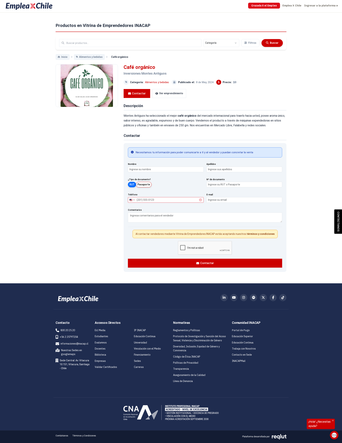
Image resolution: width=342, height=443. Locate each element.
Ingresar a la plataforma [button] (320, 5)
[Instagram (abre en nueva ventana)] (243, 297)
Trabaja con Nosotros (244, 348)
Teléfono (133, 194)
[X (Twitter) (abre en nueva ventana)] (263, 297)
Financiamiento (142, 354)
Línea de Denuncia (183, 381)
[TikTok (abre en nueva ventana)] (282, 297)
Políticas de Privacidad (185, 362)
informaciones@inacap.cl (74, 343)
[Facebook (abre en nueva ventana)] (273, 297)
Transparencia (181, 368)
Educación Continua (145, 336)
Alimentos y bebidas (157, 82)
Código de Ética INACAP (186, 356)
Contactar (139, 93)
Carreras (139, 367)
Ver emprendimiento (171, 93)
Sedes (137, 361)
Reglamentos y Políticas (186, 330)
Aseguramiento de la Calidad (189, 375)
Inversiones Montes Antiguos (145, 73)
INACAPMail (238, 361)
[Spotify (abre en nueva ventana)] (253, 297)
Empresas (100, 361)
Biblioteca (100, 354)
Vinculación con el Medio (147, 348)
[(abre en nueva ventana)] (78, 299)
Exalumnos (101, 342)
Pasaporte (144, 184)
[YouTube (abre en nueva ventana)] (233, 297)
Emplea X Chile (292, 5)
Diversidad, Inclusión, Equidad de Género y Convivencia (196, 348)
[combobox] (132, 199)
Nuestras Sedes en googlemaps (69, 352)
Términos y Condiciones (84, 435)
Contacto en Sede (242, 354)
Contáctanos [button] (62, 435)
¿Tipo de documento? (139, 179)
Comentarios (135, 210)
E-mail (209, 194)
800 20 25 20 (68, 330)
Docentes (100, 348)
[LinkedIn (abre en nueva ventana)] (224, 297)
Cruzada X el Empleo (264, 5)
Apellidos (211, 164)
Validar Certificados (106, 367)
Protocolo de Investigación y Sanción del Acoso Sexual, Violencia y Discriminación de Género (199, 338)
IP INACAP (140, 330)
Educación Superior (242, 336)
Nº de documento (215, 179)
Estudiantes (101, 336)
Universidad (140, 342)
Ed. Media (100, 330)
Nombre (132, 164)
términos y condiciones (261, 233)
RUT (131, 184)
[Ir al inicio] (29, 6)
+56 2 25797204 (69, 336)
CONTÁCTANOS (338, 222)
